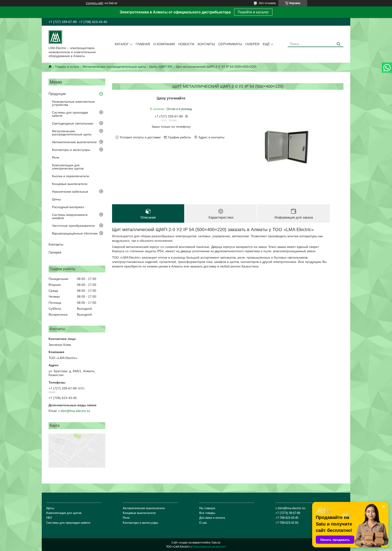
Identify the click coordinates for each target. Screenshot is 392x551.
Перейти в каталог (253, 12)
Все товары (207, 513)
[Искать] (338, 44)
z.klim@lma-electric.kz (74, 411)
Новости (186, 44)
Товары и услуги (67, 66)
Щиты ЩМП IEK (160, 66)
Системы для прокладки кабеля (70, 114)
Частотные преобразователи (73, 225)
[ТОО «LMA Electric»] (55, 37)
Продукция (57, 94)
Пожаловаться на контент (209, 546)
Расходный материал (68, 207)
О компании (164, 44)
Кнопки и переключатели (70, 176)
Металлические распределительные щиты (114, 66)
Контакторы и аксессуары (71, 150)
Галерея (252, 44)
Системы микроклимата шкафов (70, 216)
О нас (203, 522)
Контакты (206, 44)
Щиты (50, 508)
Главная (143, 44)
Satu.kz (215, 542)
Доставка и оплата (212, 517)
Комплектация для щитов (63, 513)
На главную (207, 508)
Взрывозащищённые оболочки (75, 233)
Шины (56, 199)
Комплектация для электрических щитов (67, 166)
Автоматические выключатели (74, 142)
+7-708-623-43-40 (286, 517)
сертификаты (230, 44)
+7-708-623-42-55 (286, 522)
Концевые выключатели (69, 184)
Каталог (122, 44)
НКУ (49, 517)
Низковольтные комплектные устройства (73, 103)
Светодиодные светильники (72, 123)
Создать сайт (94, 3)
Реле (55, 157)
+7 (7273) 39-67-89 (287, 513)
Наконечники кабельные (70, 191)
